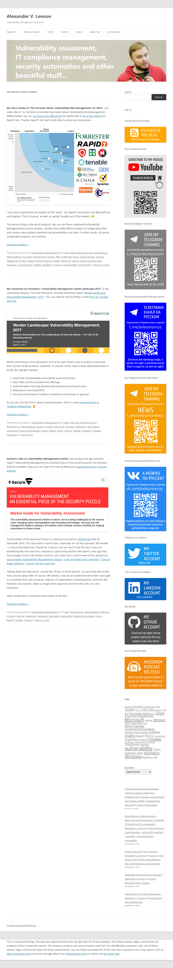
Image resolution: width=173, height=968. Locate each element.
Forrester (27, 256)
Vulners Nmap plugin (146, 805)
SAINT (60, 430)
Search (128, 92)
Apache (128, 706)
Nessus (159, 719)
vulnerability (139, 748)
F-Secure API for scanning (39, 563)
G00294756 (84, 539)
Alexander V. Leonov (29, 16)
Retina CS (66, 260)
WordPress (148, 757)
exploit (146, 713)
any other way (111, 953)
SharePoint (132, 739)
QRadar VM (12, 260)
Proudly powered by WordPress (21, 925)
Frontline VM (39, 256)
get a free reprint (92, 116)
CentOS (137, 706)
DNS (164, 710)
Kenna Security (87, 256)
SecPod (68, 430)
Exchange (135, 713)
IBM (58, 256)
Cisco (138, 710)
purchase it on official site (47, 116)
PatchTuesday (134, 726)
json (153, 713)
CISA (158, 706)
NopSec (100, 256)
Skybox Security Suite (91, 260)
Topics (50, 32)
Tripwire (57, 264)
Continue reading (18, 244)
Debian (158, 710)
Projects (11, 32)
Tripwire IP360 (70, 264)
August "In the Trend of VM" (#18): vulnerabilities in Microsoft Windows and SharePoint (144, 859)
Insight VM (66, 256)
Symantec (12, 264)
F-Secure (49, 426)
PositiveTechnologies (140, 729)
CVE (144, 710)
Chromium (149, 706)
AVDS (73, 252)
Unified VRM (84, 264)
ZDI (155, 757)
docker (40, 426)
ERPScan (105, 612)
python (155, 732)
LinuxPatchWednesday (139, 716)
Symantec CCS (25, 264)
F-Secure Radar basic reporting (81, 559)
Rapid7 (56, 260)
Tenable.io (47, 264)
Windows (133, 756)
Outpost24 (12, 430)
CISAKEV (130, 710)
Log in (128, 109)
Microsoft (134, 719)
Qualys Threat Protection (39, 260)
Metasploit (54, 616)
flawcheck (59, 426)
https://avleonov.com (18, 953)
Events (65, 32)
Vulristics (151, 752)
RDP (152, 736)
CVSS (151, 710)
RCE (147, 736)
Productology (31, 32)
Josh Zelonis (94, 426)
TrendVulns (132, 744)
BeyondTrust (100, 252)
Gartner (51, 256)
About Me (95, 32)
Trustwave (12, 434)
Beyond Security (85, 252)
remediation (160, 736)
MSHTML (149, 720)
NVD (127, 723)
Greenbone (81, 426)
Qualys (22, 260)
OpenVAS (136, 723)
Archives (129, 768)
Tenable (37, 264)
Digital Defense (14, 256)
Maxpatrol (43, 616)
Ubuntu (144, 744)
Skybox (75, 260)
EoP (127, 713)
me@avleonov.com (75, 953)
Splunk (143, 739)
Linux (159, 713)
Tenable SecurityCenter (144, 742)
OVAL (145, 723)
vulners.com (134, 753)
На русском (114, 32)
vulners (157, 749)
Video (79, 32)
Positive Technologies (29, 430)
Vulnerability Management (45, 252)
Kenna (76, 256)
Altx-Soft (75, 422)
